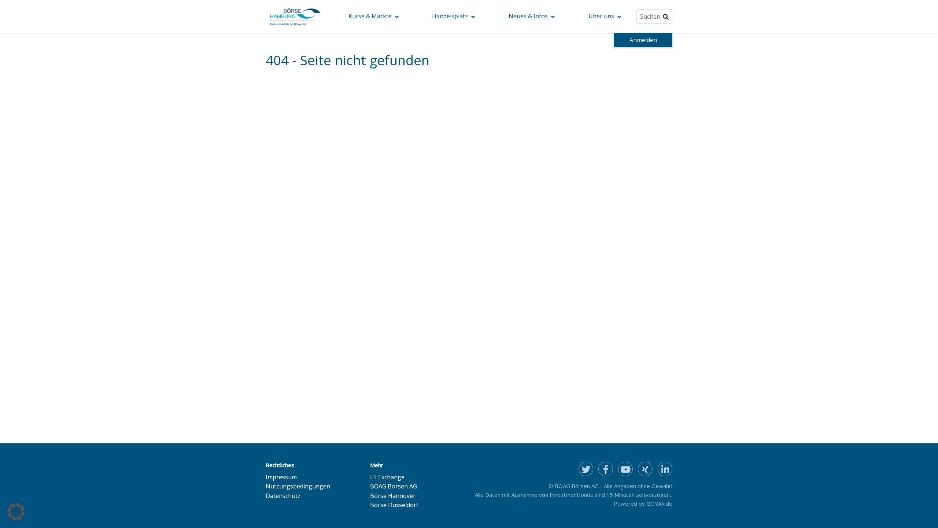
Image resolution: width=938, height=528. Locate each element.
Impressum (281, 477)
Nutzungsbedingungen (298, 486)
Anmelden (643, 40)
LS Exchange (387, 477)
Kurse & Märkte (370, 16)
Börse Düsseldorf (394, 505)
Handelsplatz (450, 16)
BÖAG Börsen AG (393, 486)
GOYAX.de (659, 503)
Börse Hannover (393, 496)
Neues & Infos (528, 16)
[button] (16, 512)
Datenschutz (283, 496)
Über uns (601, 16)
